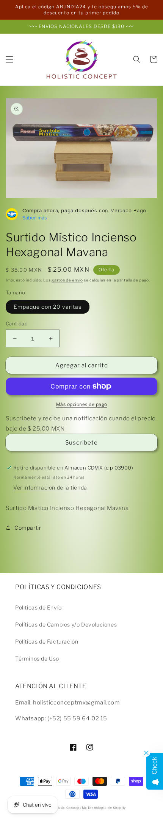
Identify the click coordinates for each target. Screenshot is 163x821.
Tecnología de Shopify (107, 808)
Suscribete (81, 442)
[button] (9, 59)
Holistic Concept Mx (69, 808)
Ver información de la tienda (50, 487)
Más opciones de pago (81, 404)
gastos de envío (67, 280)
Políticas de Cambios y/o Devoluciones (66, 624)
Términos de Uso (37, 658)
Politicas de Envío (38, 607)
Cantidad (17, 323)
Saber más (34, 217)
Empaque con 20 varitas (48, 306)
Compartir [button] (27, 527)
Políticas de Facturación (46, 641)
